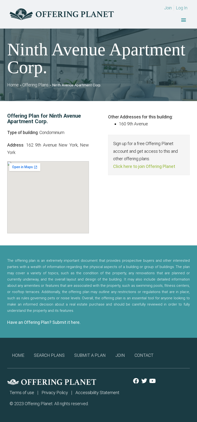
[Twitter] (144, 381)
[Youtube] (152, 381)
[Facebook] (136, 381)
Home (13, 84)
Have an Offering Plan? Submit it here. (43, 322)
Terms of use (22, 392)
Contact (144, 355)
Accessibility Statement (97, 392)
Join (120, 355)
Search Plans (49, 355)
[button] (183, 20)
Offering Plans (35, 84)
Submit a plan (90, 355)
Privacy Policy (55, 392)
